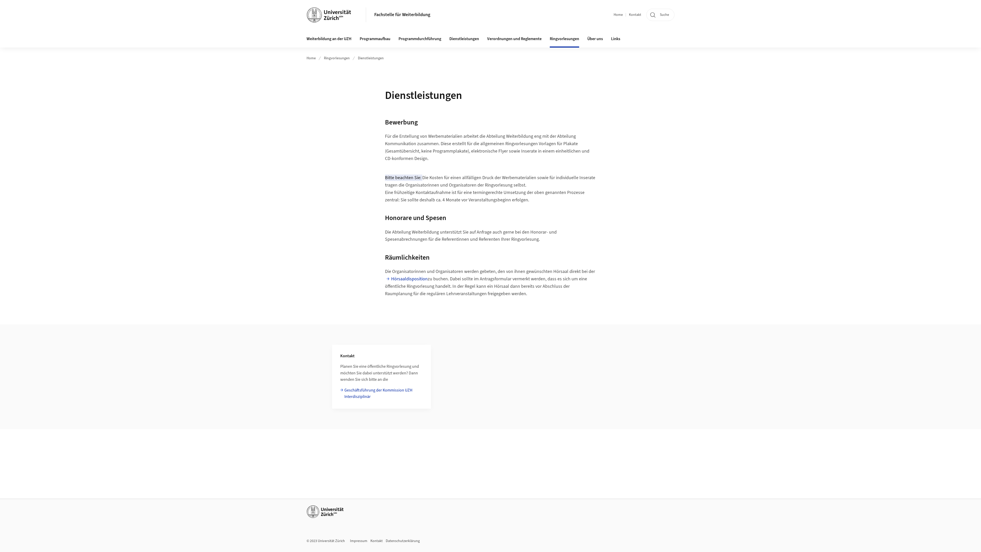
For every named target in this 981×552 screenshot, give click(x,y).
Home (618, 14)
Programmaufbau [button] (375, 39)
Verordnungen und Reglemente (514, 39)
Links (615, 39)
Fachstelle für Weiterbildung (402, 15)
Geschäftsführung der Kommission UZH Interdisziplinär (378, 393)
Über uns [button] (595, 39)
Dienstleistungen (371, 58)
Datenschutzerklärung (403, 541)
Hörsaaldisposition (409, 279)
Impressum (358, 541)
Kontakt (635, 14)
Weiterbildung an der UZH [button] (329, 39)
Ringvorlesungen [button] (564, 39)
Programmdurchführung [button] (420, 39)
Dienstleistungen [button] (464, 39)
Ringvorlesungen (337, 58)
